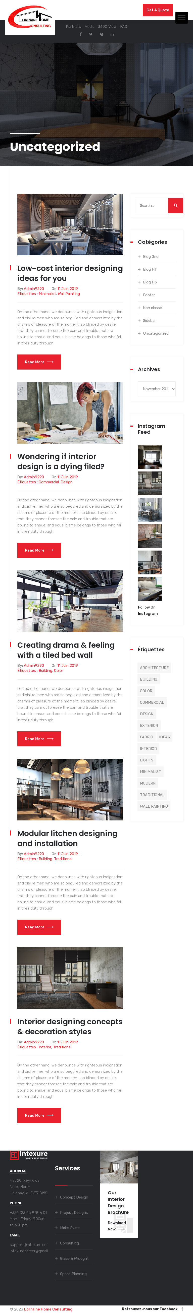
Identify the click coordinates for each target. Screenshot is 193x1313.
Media (89, 26)
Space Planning (73, 1274)
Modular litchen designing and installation (67, 838)
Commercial (49, 482)
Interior (45, 1047)
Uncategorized (156, 333)
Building (45, 670)
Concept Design (74, 1197)
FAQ (123, 26)
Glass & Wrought (74, 1258)
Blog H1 (149, 269)
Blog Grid (151, 256)
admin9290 (34, 288)
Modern (148, 783)
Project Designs (74, 1212)
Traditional (63, 859)
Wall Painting (69, 293)
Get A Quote (158, 10)
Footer (149, 295)
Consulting (69, 1243)
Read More (34, 362)
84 (150, 460)
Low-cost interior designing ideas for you (70, 273)
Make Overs (70, 1228)
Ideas (164, 737)
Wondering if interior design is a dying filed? (61, 461)
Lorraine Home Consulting (48, 1309)
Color (58, 670)
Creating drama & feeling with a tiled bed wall (66, 650)
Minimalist (47, 293)
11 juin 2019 (67, 288)
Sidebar (149, 320)
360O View (107, 26)
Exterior (149, 725)
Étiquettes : (28, 293)
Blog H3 (150, 282)
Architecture (154, 668)
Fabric (146, 737)
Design (67, 482)
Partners (73, 26)
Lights (146, 760)
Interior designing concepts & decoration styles (70, 1026)
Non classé (152, 308)
